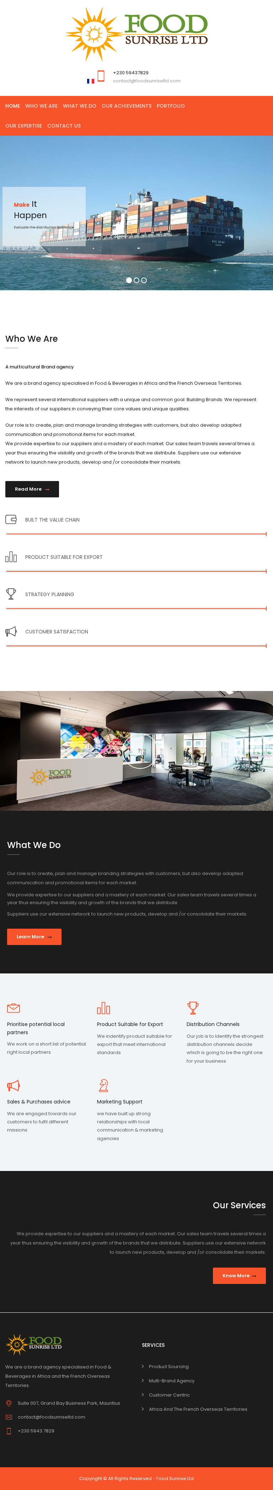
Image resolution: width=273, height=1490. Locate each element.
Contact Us (64, 125)
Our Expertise (23, 125)
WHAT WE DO (79, 105)
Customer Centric (169, 1395)
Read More (29, 489)
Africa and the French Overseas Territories (198, 1409)
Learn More (31, 936)
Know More (236, 1275)
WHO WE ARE (41, 105)
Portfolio (171, 105)
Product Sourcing (169, 1366)
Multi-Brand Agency (171, 1380)
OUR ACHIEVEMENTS (126, 105)
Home (12, 105)
